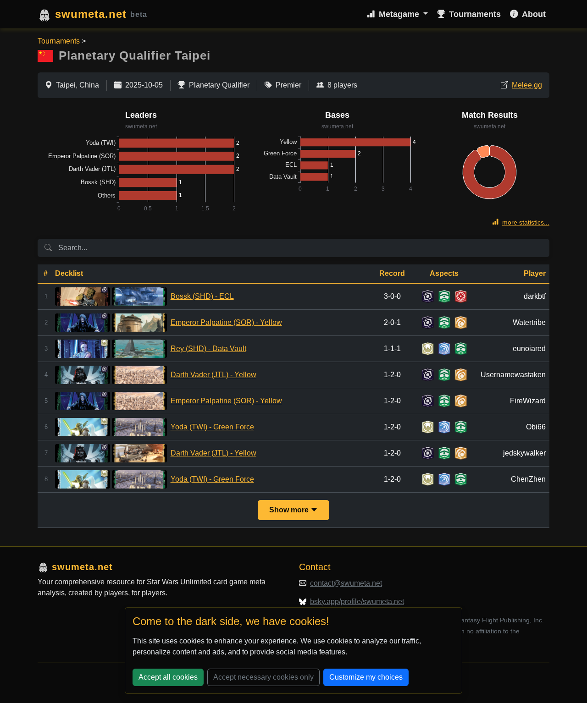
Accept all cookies (168, 677)
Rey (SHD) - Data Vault (208, 348)
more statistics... (525, 222)
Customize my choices (366, 677)
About (534, 14)
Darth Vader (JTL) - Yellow (213, 375)
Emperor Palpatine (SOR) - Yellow (226, 322)
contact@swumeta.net (346, 583)
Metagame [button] (400, 14)
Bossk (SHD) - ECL (202, 296)
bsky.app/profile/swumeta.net (357, 601)
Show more (289, 510)
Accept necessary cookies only (263, 677)
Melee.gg (527, 85)
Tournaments (475, 14)
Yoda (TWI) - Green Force (212, 427)
